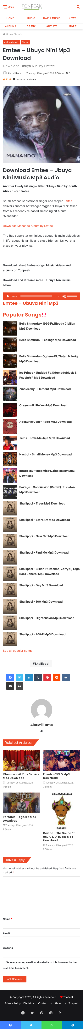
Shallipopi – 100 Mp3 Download (41, 601)
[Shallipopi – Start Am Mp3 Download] (10, 524)
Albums (10, 26)
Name (7, 918)
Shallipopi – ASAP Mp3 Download (42, 634)
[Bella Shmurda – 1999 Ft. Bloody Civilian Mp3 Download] (10, 328)
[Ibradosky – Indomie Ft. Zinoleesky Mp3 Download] (10, 475)
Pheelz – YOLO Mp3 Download (56, 776)
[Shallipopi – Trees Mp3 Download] (10, 508)
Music (31, 18)
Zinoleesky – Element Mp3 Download (45, 389)
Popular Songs (25, 314)
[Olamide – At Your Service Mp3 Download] (21, 760)
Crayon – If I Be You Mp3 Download (43, 405)
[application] (41, 296)
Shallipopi (42, 664)
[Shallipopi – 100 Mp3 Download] (10, 606)
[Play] (8, 296)
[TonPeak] (32, 7)
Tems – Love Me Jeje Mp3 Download (44, 438)
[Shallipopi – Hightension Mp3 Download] (10, 623)
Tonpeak (74, 1003)
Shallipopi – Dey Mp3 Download (41, 585)
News (72, 18)
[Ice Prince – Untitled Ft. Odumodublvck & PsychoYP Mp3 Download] (10, 377)
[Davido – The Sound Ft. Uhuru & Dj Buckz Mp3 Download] (61, 811)
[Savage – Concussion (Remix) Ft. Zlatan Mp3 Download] (10, 492)
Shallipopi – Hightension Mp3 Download (47, 618)
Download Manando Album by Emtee (28, 226)
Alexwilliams (14, 73)
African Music (11, 42)
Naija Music (52, 18)
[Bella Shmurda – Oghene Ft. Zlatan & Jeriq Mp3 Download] (10, 361)
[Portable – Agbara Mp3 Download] (21, 803)
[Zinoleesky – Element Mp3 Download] (10, 394)
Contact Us (45, 1003)
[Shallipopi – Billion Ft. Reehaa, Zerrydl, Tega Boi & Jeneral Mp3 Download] (10, 573)
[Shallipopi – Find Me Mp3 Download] (10, 557)
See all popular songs (17, 650)
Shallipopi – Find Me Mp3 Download (44, 552)
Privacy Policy (12, 1003)
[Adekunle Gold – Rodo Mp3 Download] (10, 426)
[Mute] (64, 296)
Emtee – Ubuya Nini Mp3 (30, 303)
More (73, 26)
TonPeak (68, 997)
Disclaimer (29, 1003)
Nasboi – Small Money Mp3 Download (45, 454)
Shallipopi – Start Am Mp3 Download (44, 520)
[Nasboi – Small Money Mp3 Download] (10, 459)
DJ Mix (31, 26)
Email (7, 933)
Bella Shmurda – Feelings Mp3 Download (47, 340)
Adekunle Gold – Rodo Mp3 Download (45, 421)
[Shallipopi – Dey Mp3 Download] (10, 590)
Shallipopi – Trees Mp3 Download (42, 503)
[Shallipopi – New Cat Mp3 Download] (10, 541)
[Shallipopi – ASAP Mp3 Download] (10, 639)
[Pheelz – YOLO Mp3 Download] (61, 760)
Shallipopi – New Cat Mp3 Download (44, 536)
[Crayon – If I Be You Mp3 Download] (10, 410)
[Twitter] (19, 677)
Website (8, 947)
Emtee (68, 201)
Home (10, 18)
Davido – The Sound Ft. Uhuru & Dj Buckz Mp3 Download (59, 836)
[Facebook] (10, 677)
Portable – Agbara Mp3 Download (19, 819)
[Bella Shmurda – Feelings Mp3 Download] (10, 344)
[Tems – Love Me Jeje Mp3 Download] (10, 443)
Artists (52, 26)
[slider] (72, 295)
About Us (60, 1003)
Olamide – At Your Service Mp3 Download (21, 776)
